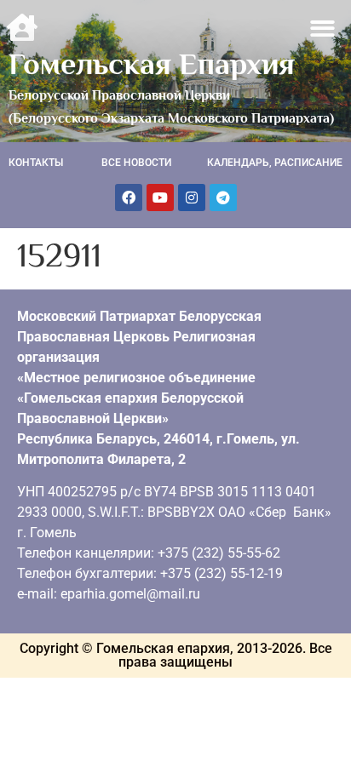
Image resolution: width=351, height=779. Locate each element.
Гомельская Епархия (152, 64)
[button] (323, 29)
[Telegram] (223, 197)
